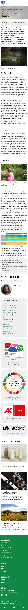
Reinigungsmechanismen (17, 212)
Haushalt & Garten (5, 550)
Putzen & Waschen (5, 549)
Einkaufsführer (5, 540)
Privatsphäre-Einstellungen (9, 592)
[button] (11, 277)
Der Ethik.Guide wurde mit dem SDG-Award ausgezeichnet (14, 398)
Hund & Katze (4, 559)
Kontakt (3, 579)
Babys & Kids (4, 554)
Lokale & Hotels (4, 555)
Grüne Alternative (18, 280)
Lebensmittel (4, 542)
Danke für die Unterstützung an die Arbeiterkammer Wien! (14, 419)
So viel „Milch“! (6, 464)
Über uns (3, 570)
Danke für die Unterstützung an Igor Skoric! (14, 433)
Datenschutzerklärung (7, 590)
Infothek (3, 563)
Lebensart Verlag (19, 601)
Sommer (10, 280)
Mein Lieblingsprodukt (8, 326)
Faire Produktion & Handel (9, 307)
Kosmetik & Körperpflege (6, 547)
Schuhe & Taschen (5, 545)
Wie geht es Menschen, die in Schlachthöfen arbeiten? (11, 493)
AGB (2, 587)
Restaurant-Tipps (6, 331)
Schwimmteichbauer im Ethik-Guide (10, 260)
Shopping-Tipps (6, 329)
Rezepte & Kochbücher (8, 322)
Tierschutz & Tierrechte (9, 10)
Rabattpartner (5, 577)
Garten (5, 280)
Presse (3, 582)
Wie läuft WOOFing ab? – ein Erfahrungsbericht (10, 524)
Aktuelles (5, 324)
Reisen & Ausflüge (7, 333)
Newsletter (4, 581)
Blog (2, 566)
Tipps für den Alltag (16, 11)
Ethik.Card (4, 565)
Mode (2, 544)
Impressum (4, 588)
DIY (3, 317)
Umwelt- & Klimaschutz (8, 310)
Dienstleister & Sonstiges (7, 557)
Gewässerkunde (6, 270)
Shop (2, 568)
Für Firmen (4, 571)
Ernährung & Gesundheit (8, 312)
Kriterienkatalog (5, 576)
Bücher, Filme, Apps (7, 319)
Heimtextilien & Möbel (6, 552)
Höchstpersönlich (7, 303)
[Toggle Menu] (23, 3)
